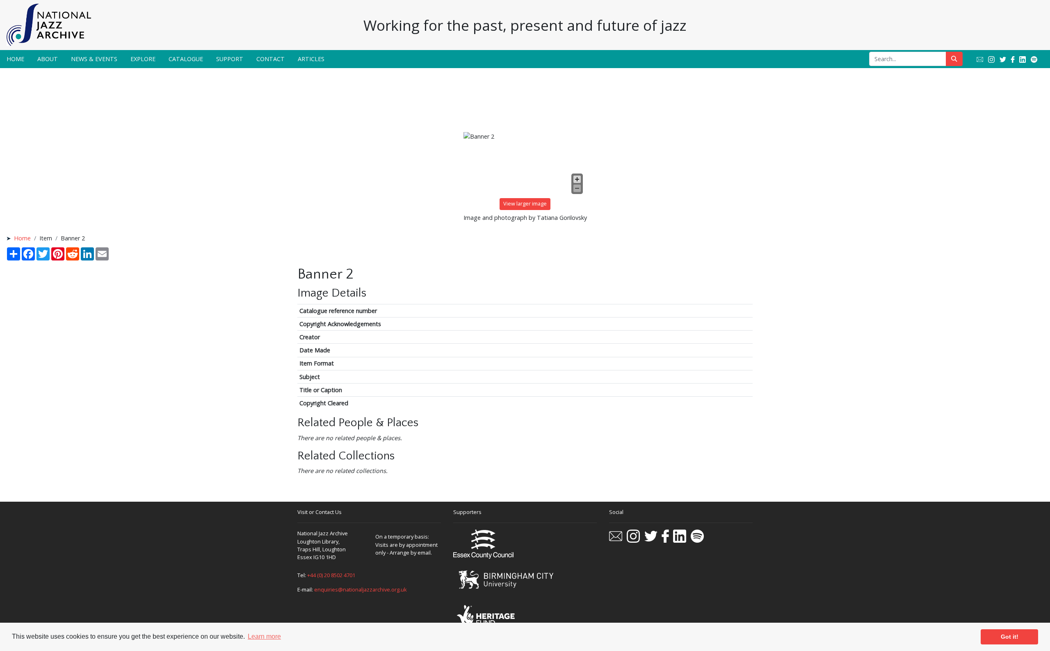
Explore (142, 59)
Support (229, 59)
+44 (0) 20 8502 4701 (331, 575)
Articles (311, 59)
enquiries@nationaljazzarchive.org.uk (360, 589)
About (47, 59)
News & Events (94, 59)
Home (15, 59)
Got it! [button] (1009, 636)
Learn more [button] (264, 636)
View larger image (525, 203)
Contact (270, 59)
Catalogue (186, 59)
